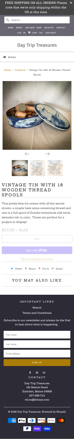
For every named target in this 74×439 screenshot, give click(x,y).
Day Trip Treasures (28, 411)
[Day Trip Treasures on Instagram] (37, 372)
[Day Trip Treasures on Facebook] (30, 372)
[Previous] (26, 153)
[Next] (47, 153)
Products (20, 70)
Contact (61, 28)
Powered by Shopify (54, 411)
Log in (21, 33)
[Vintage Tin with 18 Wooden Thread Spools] (37, 115)
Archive (49, 28)
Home (11, 28)
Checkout (50, 33)
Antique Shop (33, 28)
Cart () (37, 33)
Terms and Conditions (37, 312)
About (19, 28)
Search (37, 307)
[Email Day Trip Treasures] (44, 372)
